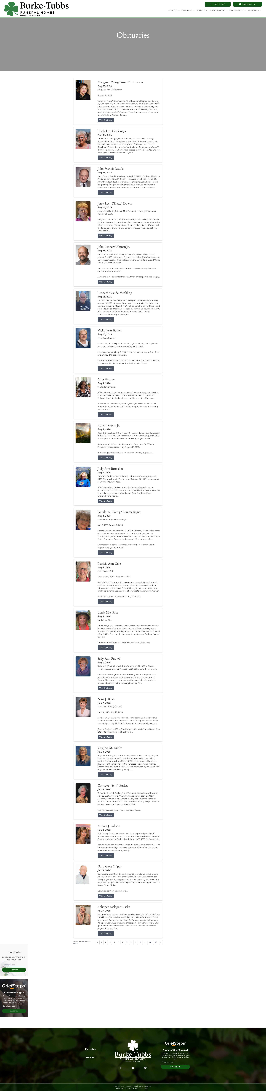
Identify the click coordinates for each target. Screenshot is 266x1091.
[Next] (161, 942)
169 (156, 942)
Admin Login (143, 1088)
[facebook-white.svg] (121, 1068)
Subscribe (14, 970)
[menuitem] (173, 10)
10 (140, 942)
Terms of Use (132, 1088)
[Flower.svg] (145, 1067)
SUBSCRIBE (175, 1067)
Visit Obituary (105, 120)
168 (150, 942)
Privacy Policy (121, 1088)
